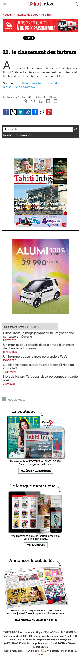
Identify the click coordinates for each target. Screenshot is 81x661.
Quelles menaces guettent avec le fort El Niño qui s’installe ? (38, 366)
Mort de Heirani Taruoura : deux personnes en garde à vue (40, 378)
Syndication (52, 650)
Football (46, 14)
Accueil (7, 14)
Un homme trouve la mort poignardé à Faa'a (35, 356)
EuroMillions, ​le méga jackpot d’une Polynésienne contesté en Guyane (38, 334)
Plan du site (32, 650)
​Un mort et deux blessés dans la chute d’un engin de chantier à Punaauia (38, 346)
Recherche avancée (17, 135)
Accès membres (13, 650)
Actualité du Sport (27, 14)
